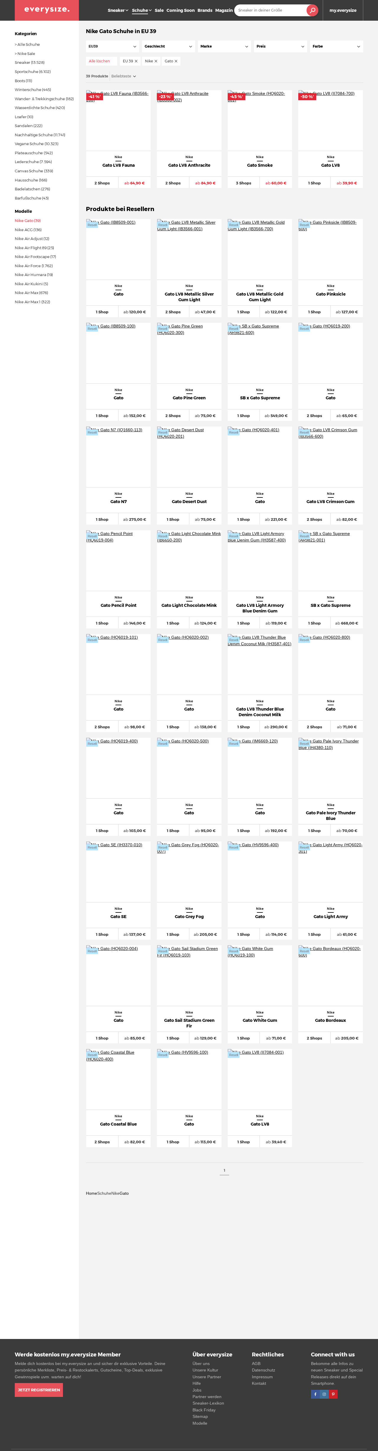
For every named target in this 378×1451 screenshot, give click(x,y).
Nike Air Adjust (29, 238)
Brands (205, 10)
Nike (115, 1193)
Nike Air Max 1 (27, 301)
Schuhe (104, 1193)
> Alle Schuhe (27, 44)
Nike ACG (24, 229)
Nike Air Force (28, 265)
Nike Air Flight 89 (31, 247)
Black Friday (204, 1410)
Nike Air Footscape (32, 256)
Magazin (224, 10)
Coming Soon (181, 10)
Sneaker (116, 10)
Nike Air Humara (30, 274)
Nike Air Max (26, 292)
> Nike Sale (25, 53)
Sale (159, 10)
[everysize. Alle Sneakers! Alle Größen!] (47, 10)
